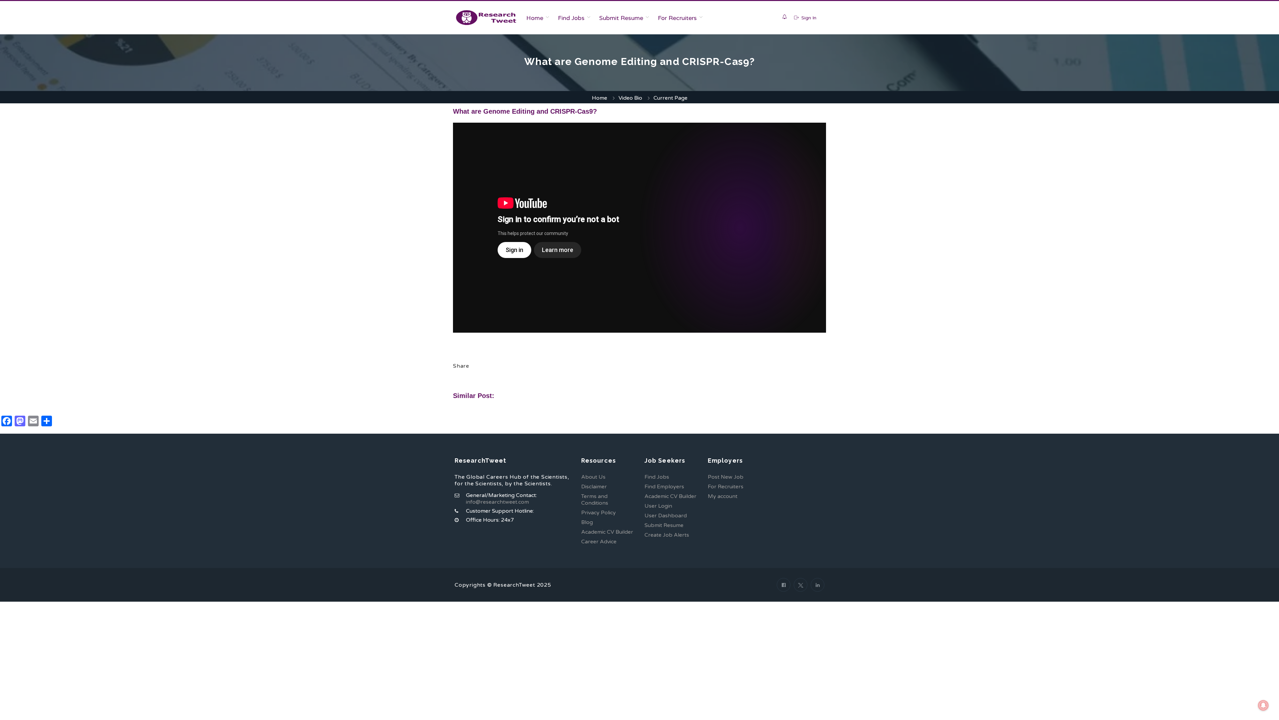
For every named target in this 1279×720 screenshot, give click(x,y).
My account (722, 496)
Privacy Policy (598, 512)
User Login (658, 506)
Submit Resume (621, 18)
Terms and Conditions (594, 499)
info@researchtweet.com (497, 502)
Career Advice (599, 541)
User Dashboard (665, 515)
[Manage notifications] (1263, 705)
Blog (587, 522)
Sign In (808, 18)
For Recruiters (677, 18)
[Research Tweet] (486, 17)
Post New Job (725, 477)
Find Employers (664, 486)
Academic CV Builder (607, 532)
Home (534, 18)
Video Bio (630, 98)
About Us (593, 477)
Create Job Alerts (666, 535)
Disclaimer (594, 486)
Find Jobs (571, 18)
